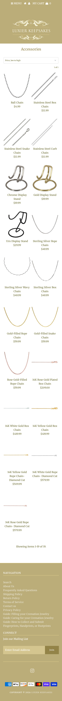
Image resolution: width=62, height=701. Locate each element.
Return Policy (11, 598)
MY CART (42, 3)
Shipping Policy (12, 594)
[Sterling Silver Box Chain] (45, 270)
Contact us (9, 606)
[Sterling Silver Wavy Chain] (17, 270)
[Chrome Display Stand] (17, 178)
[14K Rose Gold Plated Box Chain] (45, 363)
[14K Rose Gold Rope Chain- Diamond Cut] (17, 505)
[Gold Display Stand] (45, 178)
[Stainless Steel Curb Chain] (45, 132)
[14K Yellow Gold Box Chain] (45, 409)
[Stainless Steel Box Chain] (45, 86)
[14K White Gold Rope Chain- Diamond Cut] (45, 455)
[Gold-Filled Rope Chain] (17, 317)
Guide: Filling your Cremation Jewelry (26, 614)
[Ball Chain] (17, 86)
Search (7, 582)
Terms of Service (13, 602)
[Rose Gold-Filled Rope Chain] (17, 363)
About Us (8, 586)
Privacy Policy (12, 610)
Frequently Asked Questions (20, 590)
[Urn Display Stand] (17, 224)
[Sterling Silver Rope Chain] (45, 224)
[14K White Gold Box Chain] (17, 409)
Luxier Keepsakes (41, 692)
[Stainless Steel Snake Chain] (17, 132)
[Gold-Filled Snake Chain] (45, 317)
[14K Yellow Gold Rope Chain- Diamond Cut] (17, 455)
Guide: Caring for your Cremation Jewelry (28, 617)
